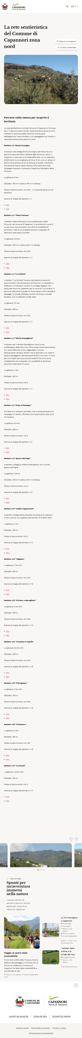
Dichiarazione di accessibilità (41, 1033)
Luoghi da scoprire (18, 1016)
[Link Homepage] (5, 6)
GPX (7, 205)
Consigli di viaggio (61, 1016)
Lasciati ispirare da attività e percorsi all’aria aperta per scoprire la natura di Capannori (18, 904)
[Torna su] (76, 985)
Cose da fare (15, 879)
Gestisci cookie (22, 1028)
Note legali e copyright (40, 1028)
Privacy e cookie (59, 1028)
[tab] (38, 870)
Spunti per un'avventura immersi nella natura (18, 888)
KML (8, 209)
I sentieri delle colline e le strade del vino (68, 951)
